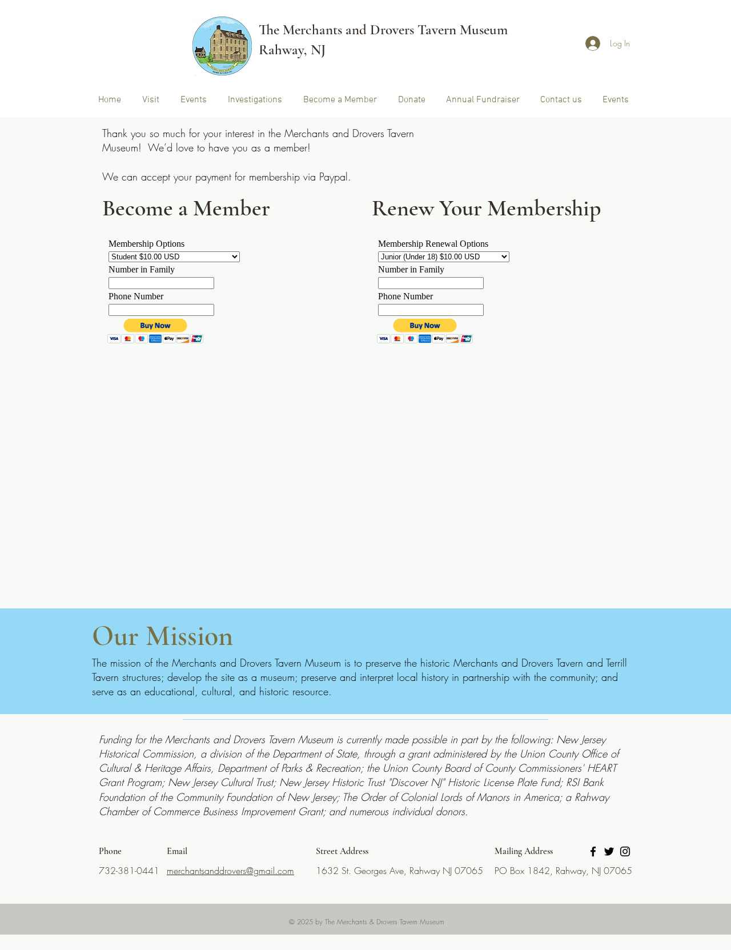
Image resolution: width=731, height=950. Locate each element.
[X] (609, 851)
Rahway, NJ (292, 49)
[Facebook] (593, 851)
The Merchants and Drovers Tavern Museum (383, 29)
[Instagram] (625, 851)
